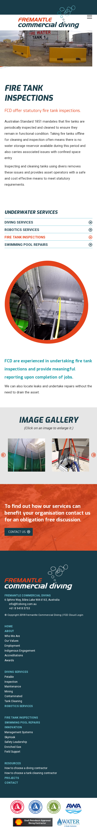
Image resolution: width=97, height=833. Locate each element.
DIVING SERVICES (19, 222)
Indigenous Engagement (20, 650)
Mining (9, 691)
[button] (3, 455)
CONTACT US (17, 532)
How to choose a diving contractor (26, 768)
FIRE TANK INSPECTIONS (25, 237)
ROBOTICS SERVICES (22, 230)
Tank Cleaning (13, 701)
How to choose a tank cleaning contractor (31, 773)
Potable (9, 676)
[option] (26, 455)
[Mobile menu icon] (89, 17)
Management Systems (19, 732)
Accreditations (14, 655)
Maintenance (13, 686)
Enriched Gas (13, 747)
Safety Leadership (16, 742)
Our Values (11, 640)
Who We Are (12, 636)
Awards (9, 660)
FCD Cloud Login (73, 615)
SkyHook (10, 737)
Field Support (12, 751)
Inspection (11, 681)
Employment (12, 645)
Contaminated (13, 696)
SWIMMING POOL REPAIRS (26, 245)
